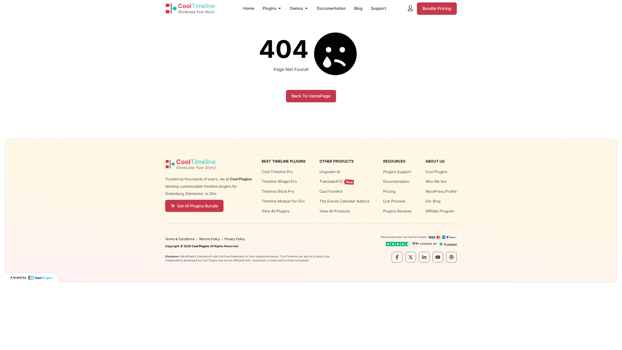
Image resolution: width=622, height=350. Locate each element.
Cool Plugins (200, 246)
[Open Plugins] (280, 8)
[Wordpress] (451, 257)
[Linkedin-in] (424, 257)
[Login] (410, 8)
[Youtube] (437, 257)
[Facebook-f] (397, 257)
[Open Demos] (306, 8)
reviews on (424, 243)
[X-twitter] (410, 257)
